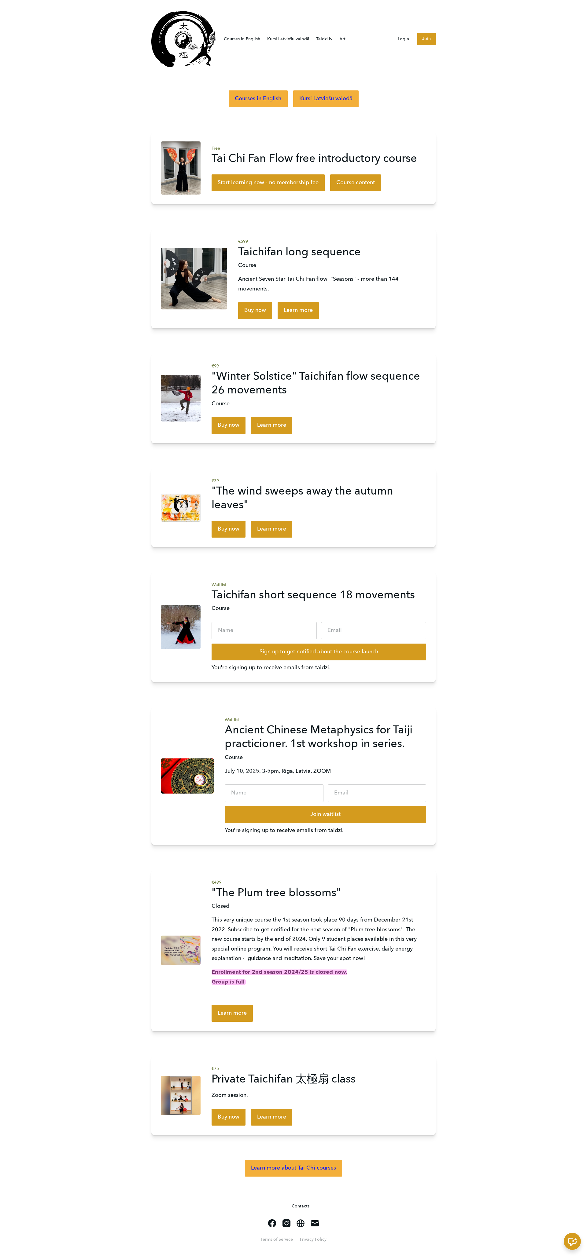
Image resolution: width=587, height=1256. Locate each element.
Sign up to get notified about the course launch (319, 652)
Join (426, 39)
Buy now (255, 310)
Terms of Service (276, 1239)
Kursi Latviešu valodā (288, 39)
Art (342, 39)
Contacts (300, 1206)
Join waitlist (325, 814)
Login (403, 39)
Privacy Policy (313, 1239)
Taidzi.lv (324, 39)
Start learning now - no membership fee (268, 182)
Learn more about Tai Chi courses (293, 1168)
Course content (355, 182)
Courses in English (242, 39)
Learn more (298, 310)
